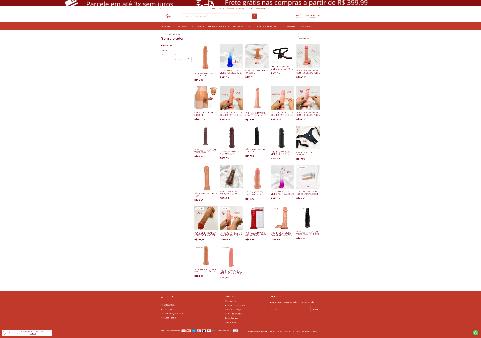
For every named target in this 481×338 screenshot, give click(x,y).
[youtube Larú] (172, 297)
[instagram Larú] (162, 297)
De (162, 55)
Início (163, 34)
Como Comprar (290, 26)
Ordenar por (302, 35)
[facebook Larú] (167, 297)
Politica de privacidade (267, 26)
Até (175, 55)
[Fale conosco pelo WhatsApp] (475, 332)
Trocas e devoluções (242, 26)
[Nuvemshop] (258, 332)
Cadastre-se (299, 17)
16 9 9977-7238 (167, 309)
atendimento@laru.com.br (172, 313)
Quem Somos (306, 26)
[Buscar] (254, 16)
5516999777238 (168, 305)
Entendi (33, 334)
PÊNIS (168, 34)
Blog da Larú (198, 26)
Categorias (166, 26)
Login (297, 15)
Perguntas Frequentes (218, 26)
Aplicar (189, 59)
